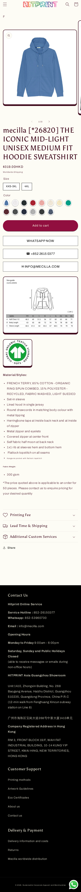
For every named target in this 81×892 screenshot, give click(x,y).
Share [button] (11, 547)
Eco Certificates (18, 797)
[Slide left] (32, 121)
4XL (27, 186)
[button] (5, 4)
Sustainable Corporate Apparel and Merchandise (44, 885)
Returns (13, 850)
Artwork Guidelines (20, 788)
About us (14, 806)
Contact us (15, 815)
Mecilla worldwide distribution (27, 858)
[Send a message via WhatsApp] (73, 884)
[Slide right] (49, 121)
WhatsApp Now (40, 241)
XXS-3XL (11, 186)
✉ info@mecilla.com (40, 266)
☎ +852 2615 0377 (40, 253)
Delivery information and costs (28, 841)
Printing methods (19, 779)
